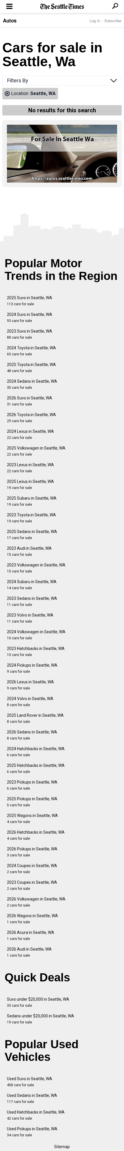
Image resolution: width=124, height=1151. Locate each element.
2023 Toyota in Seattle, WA (31, 518)
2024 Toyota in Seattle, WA (31, 351)
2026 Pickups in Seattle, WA (32, 852)
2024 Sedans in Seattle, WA (32, 384)
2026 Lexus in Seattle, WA (30, 685)
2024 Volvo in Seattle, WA (30, 701)
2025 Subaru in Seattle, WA (32, 501)
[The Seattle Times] (62, 6)
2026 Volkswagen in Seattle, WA (36, 902)
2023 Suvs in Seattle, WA (29, 334)
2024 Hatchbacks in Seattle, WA (36, 751)
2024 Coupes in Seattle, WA (32, 868)
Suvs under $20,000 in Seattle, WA (38, 1002)
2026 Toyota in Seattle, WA (31, 417)
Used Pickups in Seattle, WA (32, 1132)
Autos (9, 20)
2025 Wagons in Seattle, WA (32, 818)
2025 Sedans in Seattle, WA (32, 534)
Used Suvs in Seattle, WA (29, 1081)
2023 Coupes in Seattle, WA (32, 885)
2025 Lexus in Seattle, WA (30, 484)
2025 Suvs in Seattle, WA (29, 300)
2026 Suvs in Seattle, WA (29, 401)
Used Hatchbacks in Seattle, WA (36, 1115)
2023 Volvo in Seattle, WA (30, 618)
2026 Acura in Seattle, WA (30, 935)
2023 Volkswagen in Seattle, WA (36, 568)
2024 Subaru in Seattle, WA (32, 584)
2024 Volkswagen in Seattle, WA (36, 634)
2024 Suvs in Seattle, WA (29, 317)
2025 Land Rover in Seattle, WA (35, 718)
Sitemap (62, 1146)
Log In (95, 20)
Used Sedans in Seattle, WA (32, 1098)
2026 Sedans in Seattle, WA (32, 735)
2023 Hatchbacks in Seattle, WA (36, 651)
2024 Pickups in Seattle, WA (32, 668)
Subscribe (112, 20)
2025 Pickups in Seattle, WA (32, 802)
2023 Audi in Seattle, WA (29, 551)
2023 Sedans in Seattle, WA (32, 601)
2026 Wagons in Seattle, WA (32, 918)
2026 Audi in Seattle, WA (29, 952)
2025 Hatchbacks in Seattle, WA (36, 768)
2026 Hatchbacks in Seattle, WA (36, 835)
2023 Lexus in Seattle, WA (30, 467)
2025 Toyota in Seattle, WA (31, 367)
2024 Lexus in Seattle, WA (30, 434)
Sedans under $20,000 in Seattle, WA (40, 1019)
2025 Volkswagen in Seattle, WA (36, 451)
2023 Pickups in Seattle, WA (32, 785)
